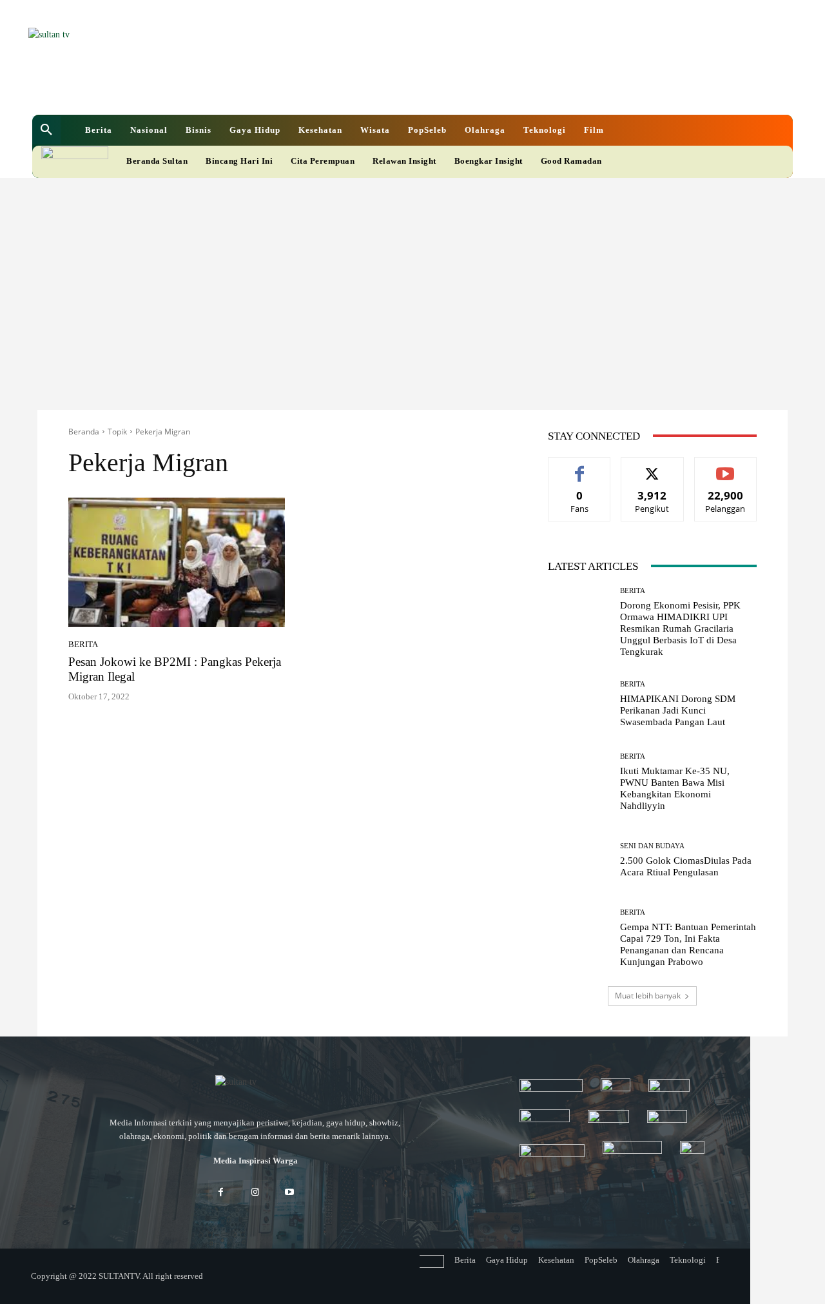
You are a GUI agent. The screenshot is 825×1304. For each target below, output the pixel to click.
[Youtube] (389, 89)
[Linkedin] (345, 89)
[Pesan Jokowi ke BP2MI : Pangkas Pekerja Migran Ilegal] (176, 563)
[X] (367, 89)
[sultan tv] (255, 1083)
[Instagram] (254, 1192)
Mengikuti (652, 467)
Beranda (83, 431)
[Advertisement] (412, 274)
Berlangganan (725, 467)
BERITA (83, 644)
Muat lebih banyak (648, 995)
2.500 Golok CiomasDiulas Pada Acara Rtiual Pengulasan (686, 866)
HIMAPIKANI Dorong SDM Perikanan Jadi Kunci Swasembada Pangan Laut (677, 710)
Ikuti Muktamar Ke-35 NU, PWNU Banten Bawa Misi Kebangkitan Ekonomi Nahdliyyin (675, 788)
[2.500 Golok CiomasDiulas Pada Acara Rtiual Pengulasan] (579, 860)
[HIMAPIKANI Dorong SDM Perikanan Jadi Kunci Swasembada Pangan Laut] (579, 704)
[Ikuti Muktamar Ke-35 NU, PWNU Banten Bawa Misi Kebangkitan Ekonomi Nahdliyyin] (579, 782)
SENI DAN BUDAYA (652, 846)
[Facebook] (323, 89)
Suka (579, 467)
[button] (46, 130)
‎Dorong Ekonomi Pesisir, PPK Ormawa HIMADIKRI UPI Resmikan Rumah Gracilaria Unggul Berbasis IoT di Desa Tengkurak (680, 628)
